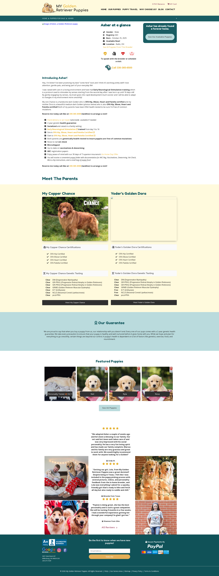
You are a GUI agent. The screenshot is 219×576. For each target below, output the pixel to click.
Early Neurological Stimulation (61, 129)
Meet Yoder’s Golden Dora (143, 302)
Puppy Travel (130, 9)
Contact (170, 9)
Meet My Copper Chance (75, 302)
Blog (161, 9)
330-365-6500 (75, 114)
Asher (70, 18)
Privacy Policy (137, 571)
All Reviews (108, 527)
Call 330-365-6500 (122, 67)
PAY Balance (159, 4)
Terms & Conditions (151, 571)
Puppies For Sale (57, 18)
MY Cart (173, 4)
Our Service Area (116, 571)
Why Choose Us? (148, 9)
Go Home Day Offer (110, 154)
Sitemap (127, 571)
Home (104, 9)
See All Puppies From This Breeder (118, 47)
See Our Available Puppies (160, 37)
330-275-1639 (46, 561)
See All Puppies (109, 408)
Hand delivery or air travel (58, 120)
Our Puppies (114, 9)
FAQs (106, 571)
